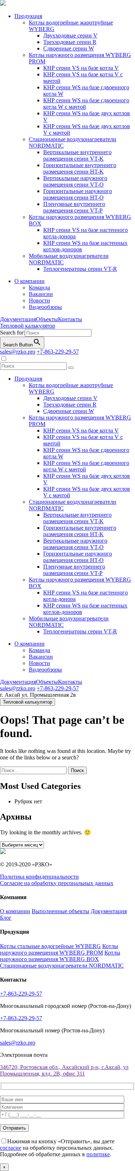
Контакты (70, 319)
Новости (39, 300)
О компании (29, 281)
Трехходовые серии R (69, 42)
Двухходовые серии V (70, 35)
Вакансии (41, 294)
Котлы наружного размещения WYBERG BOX (60, 956)
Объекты (47, 319)
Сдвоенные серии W (68, 48)
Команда (39, 287)
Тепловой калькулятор (27, 326)
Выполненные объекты (60, 911)
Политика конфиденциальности (39, 877)
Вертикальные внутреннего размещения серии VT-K (77, 155)
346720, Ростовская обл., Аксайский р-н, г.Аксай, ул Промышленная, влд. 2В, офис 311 (64, 1070)
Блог (6, 918)
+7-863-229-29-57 (58, 352)
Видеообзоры (45, 307)
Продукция (28, 16)
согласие (10, 1148)
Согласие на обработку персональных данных (56, 883)
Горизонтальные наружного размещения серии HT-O (77, 194)
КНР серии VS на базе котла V (81, 68)
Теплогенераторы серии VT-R (80, 269)
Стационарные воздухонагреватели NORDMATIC (62, 966)
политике (98, 1154)
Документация (18, 319)
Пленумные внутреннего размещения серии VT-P (74, 207)
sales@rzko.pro (17, 352)
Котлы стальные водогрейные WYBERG (50, 946)
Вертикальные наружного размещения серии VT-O (75, 181)
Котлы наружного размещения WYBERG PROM (59, 949)
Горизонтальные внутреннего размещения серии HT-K (79, 168)
